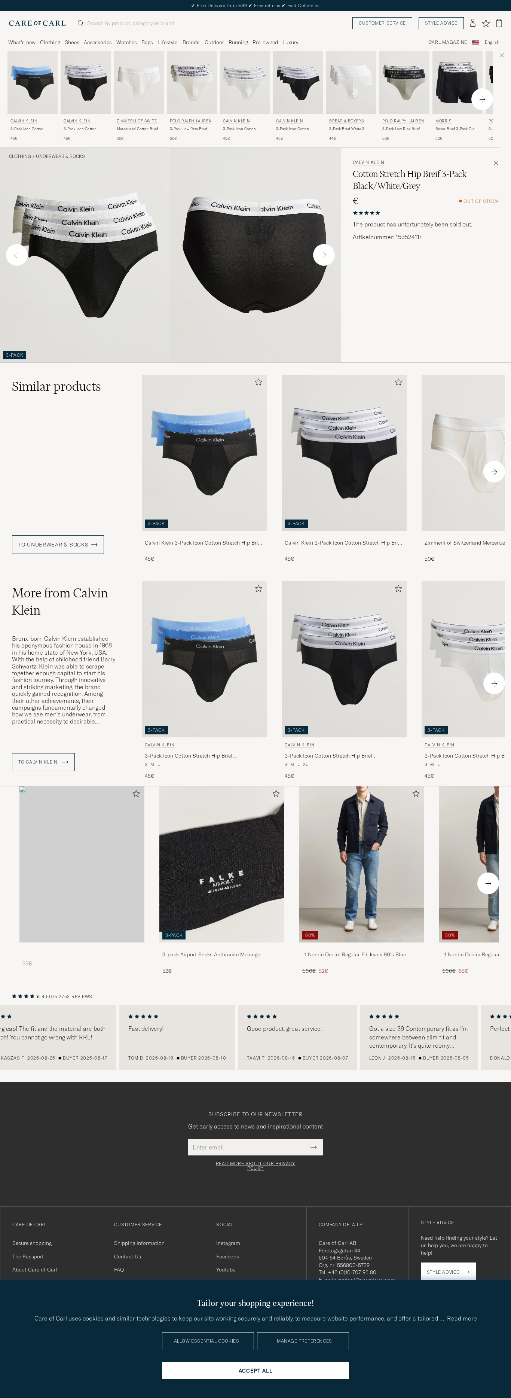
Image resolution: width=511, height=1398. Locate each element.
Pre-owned (265, 42)
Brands (191, 42)
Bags (147, 42)
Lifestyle (167, 42)
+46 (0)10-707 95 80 (352, 1272)
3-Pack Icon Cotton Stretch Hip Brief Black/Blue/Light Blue (29, 129)
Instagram (228, 1243)
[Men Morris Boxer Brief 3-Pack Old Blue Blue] (457, 82)
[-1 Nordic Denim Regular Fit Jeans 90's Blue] (361, 947)
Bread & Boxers (346, 121)
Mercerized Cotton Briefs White (138, 129)
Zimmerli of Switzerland (138, 122)
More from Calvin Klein (60, 601)
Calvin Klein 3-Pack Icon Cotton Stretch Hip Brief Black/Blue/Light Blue (204, 543)
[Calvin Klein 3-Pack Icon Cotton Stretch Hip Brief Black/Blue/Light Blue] (204, 535)
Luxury (290, 42)
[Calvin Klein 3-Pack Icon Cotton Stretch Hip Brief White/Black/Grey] (344, 535)
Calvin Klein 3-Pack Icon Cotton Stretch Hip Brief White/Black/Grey (344, 543)
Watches (126, 42)
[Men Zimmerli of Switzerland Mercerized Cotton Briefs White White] (139, 82)
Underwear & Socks (60, 156)
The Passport (28, 1256)
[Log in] (472, 23)
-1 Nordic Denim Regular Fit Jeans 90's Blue (354, 954)
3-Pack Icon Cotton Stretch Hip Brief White (243, 129)
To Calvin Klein (38, 762)
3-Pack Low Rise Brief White (188, 129)
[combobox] (492, 42)
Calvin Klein (23, 121)
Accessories (98, 42)
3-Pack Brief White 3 (346, 129)
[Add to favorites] (257, 383)
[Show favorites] (486, 23)
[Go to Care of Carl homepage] (37, 23)
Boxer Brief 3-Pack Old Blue (455, 129)
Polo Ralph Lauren (190, 121)
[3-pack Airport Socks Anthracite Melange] (221, 947)
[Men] (81, 864)
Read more (462, 1318)
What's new (22, 42)
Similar (56, 386)
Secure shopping (32, 1243)
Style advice (441, 23)
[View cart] (499, 23)
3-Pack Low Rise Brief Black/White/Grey (401, 129)
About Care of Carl (34, 1269)
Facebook (227, 1256)
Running (238, 42)
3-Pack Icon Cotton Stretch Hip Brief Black (295, 129)
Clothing (50, 42)
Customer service (382, 23)
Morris (443, 121)
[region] (255, 1037)
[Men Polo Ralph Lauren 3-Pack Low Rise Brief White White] (192, 82)
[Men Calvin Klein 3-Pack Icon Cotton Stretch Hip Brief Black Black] (298, 82)
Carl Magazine (448, 42)
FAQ (119, 1269)
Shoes (72, 42)
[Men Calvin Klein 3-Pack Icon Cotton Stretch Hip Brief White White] (245, 82)
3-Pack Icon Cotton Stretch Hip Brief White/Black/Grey (80, 129)
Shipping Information (139, 1243)
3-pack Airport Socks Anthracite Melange (211, 954)
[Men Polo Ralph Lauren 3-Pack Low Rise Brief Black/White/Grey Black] (404, 82)
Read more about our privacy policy (255, 1165)
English (492, 42)
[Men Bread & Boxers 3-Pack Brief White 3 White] (351, 82)
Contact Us (127, 1256)
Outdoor (214, 42)
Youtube (225, 1269)
